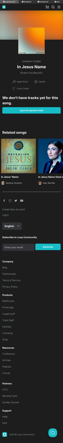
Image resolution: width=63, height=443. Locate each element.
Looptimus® (8, 313)
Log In (5, 214)
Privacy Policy (10, 286)
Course (6, 373)
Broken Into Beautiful (31, 72)
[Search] (53, 7)
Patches (6, 326)
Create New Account (13, 209)
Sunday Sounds (10, 402)
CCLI (5, 389)
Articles (6, 360)
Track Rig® (8, 320)
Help (4, 416)
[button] (4, 200)
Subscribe (48, 247)
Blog (4, 267)
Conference (8, 353)
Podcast (6, 366)
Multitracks (8, 301)
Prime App (7, 307)
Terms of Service (11, 280)
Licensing (7, 333)
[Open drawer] (59, 7)
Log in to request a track (31, 110)
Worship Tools (9, 395)
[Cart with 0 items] (47, 7)
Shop (5, 339)
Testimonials (9, 273)
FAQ (4, 423)
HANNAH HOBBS (31, 61)
